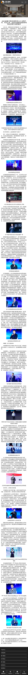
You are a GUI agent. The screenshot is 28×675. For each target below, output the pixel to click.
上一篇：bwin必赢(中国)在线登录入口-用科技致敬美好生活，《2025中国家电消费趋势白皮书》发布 (13, 639)
